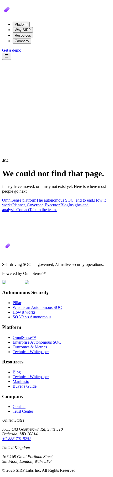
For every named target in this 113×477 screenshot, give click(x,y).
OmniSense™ (24, 337)
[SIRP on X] (4, 255)
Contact (19, 406)
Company (22, 41)
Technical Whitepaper (31, 351)
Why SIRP (23, 30)
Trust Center (23, 411)
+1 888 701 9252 (16, 438)
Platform (21, 24)
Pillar (17, 302)
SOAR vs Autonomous (32, 317)
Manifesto (21, 381)
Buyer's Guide (25, 386)
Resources (23, 35)
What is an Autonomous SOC (37, 307)
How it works (24, 312)
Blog (17, 372)
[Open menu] (6, 56)
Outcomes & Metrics (30, 347)
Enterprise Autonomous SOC (37, 342)
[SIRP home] (15, 15)
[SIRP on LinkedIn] (7, 255)
